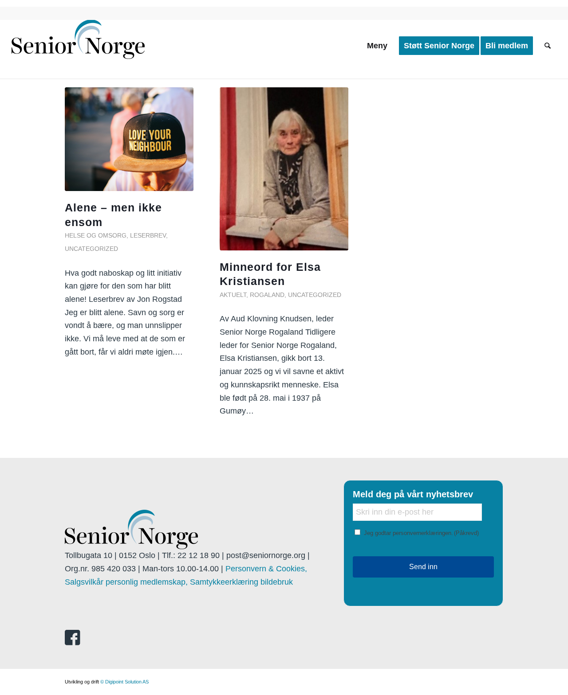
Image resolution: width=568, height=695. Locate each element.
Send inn (423, 566)
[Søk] (547, 46)
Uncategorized (91, 248)
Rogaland (267, 294)
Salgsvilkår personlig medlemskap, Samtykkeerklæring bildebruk (179, 582)
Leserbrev (148, 235)
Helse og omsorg (95, 235)
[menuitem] (377, 46)
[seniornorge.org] (78, 46)
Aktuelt (233, 294)
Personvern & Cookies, (266, 568)
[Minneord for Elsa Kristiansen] (284, 168)
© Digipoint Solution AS (124, 681)
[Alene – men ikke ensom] (129, 139)
